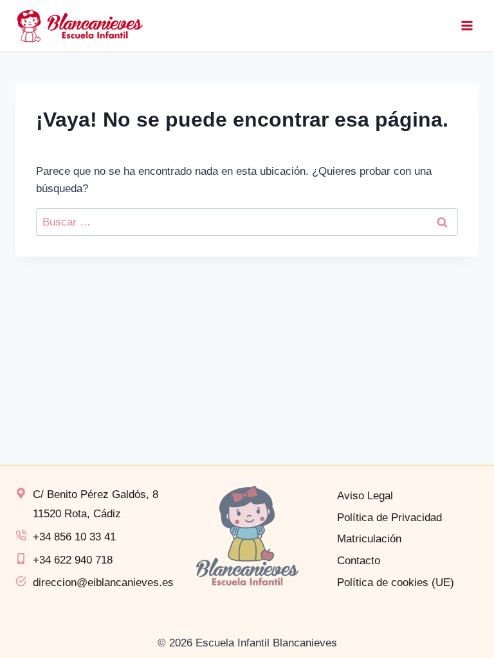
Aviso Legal (365, 496)
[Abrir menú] (467, 25)
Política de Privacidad (389, 517)
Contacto (358, 561)
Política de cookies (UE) (395, 582)
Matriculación (369, 539)
